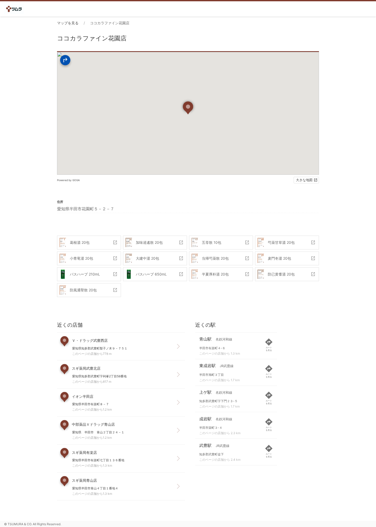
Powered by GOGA (68, 180)
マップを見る (68, 23)
